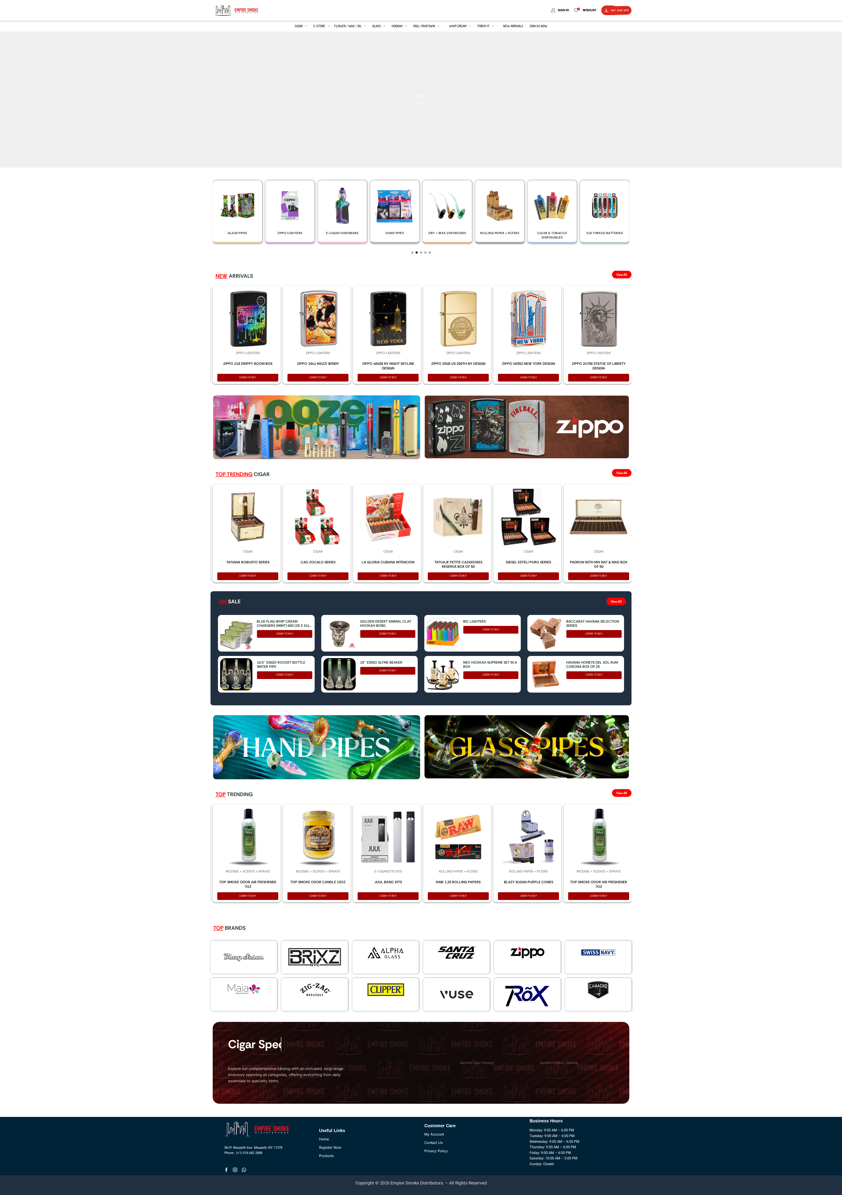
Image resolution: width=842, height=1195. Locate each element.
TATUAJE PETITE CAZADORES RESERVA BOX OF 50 (458, 564)
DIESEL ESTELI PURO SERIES (528, 562)
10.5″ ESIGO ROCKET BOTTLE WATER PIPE (281, 664)
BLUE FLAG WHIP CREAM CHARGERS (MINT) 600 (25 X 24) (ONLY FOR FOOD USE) (283, 623)
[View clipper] (385, 989)
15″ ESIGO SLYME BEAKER (381, 662)
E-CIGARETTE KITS (388, 871)
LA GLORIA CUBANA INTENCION (388, 562)
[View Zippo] (527, 952)
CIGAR (248, 551)
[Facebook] (226, 1170)
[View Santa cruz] (456, 952)
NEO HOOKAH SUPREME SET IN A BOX (490, 664)
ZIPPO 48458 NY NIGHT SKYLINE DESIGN (388, 366)
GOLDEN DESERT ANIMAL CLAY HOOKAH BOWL (385, 623)
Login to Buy (247, 377)
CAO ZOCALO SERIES (318, 562)
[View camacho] (598, 989)
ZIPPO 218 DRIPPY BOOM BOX (248, 363)
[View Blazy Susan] (244, 957)
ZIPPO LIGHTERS (248, 353)
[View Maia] (243, 989)
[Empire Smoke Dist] (257, 1128)
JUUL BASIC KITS (388, 882)
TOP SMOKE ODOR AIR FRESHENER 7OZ (247, 884)
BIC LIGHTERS (474, 621)
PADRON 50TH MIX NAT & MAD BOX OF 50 (598, 564)
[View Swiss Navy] (598, 952)
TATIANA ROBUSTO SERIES (247, 562)
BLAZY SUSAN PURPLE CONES (528, 882)
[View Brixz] (314, 957)
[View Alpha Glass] (385, 952)
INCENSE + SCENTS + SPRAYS (248, 871)
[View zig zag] (315, 989)
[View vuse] (456, 994)
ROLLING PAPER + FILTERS (458, 871)
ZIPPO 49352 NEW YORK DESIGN (528, 363)
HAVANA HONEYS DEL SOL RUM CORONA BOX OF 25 (592, 664)
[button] (412, 252)
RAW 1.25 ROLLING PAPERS (458, 882)
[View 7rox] (527, 994)
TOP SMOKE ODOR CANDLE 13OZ (318, 882)
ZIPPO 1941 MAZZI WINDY (318, 363)
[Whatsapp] (244, 1170)
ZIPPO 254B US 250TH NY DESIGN (458, 363)
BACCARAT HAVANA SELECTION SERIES (592, 623)
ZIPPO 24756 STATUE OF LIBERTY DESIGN (599, 366)
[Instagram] (235, 1170)
